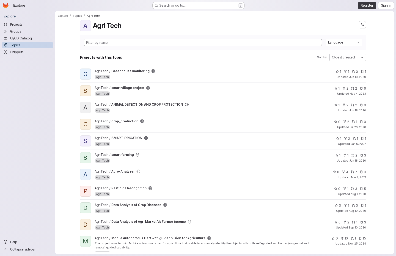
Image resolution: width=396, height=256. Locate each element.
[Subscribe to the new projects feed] (362, 24)
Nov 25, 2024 (357, 243)
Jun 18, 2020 (357, 77)
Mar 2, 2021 (358, 177)
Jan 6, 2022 (358, 144)
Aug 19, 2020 (357, 210)
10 (346, 238)
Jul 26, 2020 (358, 127)
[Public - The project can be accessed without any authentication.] (153, 71)
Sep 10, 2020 (357, 227)
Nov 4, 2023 (358, 93)
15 (364, 238)
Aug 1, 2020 (358, 194)
